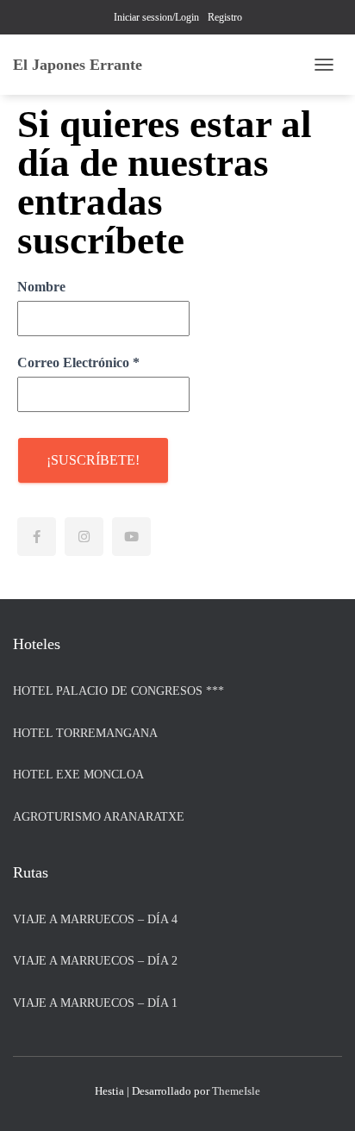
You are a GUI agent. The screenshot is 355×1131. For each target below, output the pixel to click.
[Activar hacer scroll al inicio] (321, 1096)
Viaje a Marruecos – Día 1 (95, 1003)
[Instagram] (84, 536)
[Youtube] (131, 536)
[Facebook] (36, 536)
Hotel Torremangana (85, 733)
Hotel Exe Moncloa (78, 774)
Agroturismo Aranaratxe (98, 816)
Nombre (41, 286)
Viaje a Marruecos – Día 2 (95, 960)
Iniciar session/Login (156, 17)
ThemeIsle (236, 1090)
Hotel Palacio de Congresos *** (118, 690)
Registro (225, 17)
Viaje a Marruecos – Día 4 (95, 919)
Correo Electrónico (78, 362)
